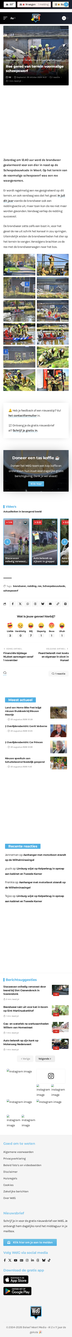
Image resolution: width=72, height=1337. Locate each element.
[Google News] (21, 1260)
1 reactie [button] (60, 673)
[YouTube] (15, 1260)
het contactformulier (22, 415)
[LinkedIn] (32, 1260)
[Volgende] (64, 541)
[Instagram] (27, 1260)
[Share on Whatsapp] (27, 604)
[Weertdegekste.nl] (36, 18)
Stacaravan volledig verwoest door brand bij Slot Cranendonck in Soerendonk (24, 990)
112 (10, 77)
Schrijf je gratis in (25, 430)
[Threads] (38, 1260)
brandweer (19, 586)
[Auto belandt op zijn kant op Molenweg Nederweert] (60, 1044)
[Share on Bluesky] (42, 604)
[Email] (50, 604)
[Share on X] (20, 604)
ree (40, 586)
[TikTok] (49, 1260)
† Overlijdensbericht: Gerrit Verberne (26, 726)
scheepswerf (10, 590)
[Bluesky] (44, 1260)
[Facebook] (4, 1260)
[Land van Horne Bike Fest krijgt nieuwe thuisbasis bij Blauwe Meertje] (58, 712)
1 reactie (56, 77)
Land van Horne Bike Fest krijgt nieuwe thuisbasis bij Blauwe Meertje (23, 711)
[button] (6, 18)
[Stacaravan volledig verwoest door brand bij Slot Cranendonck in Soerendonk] (60, 990)
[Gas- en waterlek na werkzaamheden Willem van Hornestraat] (60, 1027)
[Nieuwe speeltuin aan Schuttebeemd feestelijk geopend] (58, 763)
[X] (10, 1260)
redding (32, 586)
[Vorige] (7, 541)
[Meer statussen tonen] (66, 4)
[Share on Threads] (35, 604)
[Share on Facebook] (12, 604)
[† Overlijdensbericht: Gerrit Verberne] (58, 730)
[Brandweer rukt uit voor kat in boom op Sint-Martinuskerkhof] (60, 1010)
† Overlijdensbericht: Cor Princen (24, 742)
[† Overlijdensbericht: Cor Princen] (58, 747)
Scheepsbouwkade (54, 586)
